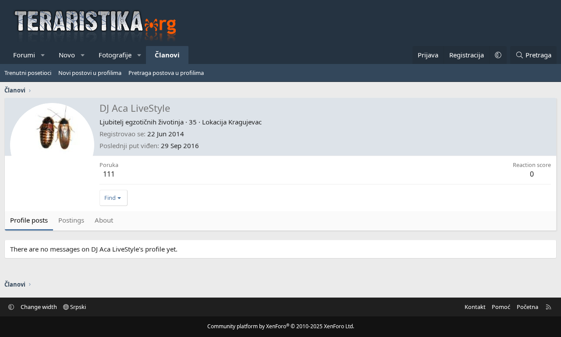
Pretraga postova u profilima (166, 73)
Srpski (77, 307)
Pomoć (501, 307)
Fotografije (115, 54)
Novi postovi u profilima (89, 73)
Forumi (24, 54)
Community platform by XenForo (280, 326)
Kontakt (475, 307)
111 (109, 174)
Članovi (167, 54)
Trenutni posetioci (27, 73)
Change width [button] (39, 307)
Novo (67, 54)
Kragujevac (245, 121)
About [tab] (104, 220)
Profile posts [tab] (29, 220)
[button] (43, 55)
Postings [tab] (71, 220)
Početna (527, 307)
